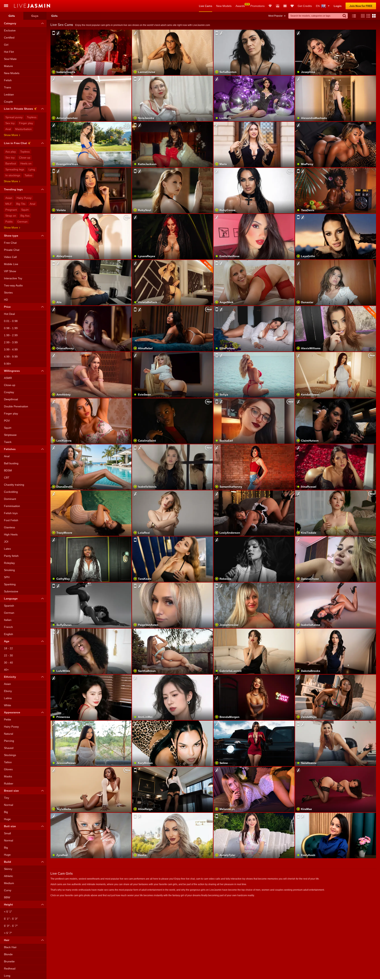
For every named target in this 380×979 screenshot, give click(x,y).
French (8, 627)
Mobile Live (11, 264)
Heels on (25, 163)
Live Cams (205, 6)
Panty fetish (11, 555)
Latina (8, 698)
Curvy (7, 890)
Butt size (10, 826)
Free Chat (10, 242)
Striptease (10, 434)
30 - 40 (8, 662)
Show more (11, 135)
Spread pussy (14, 117)
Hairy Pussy (24, 197)
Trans (7, 87)
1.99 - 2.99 (11, 335)
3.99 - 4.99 (11, 349)
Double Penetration (16, 406)
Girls (12, 15)
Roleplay (9, 563)
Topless (31, 117)
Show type (11, 235)
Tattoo (28, 175)
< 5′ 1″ (8, 911)
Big (6, 812)
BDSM (8, 470)
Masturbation (23, 129)
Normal (8, 804)
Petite (7, 719)
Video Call (10, 257)
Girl (6, 44)
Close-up (24, 157)
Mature (8, 66)
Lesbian (9, 94)
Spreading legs (14, 169)
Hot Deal (9, 313)
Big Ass (24, 215)
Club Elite (270, 6)
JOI (6, 541)
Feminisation (12, 506)
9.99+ (7, 363)
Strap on (10, 215)
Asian (8, 197)
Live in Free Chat (15, 143)
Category (10, 23)
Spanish (9, 605)
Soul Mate (10, 58)
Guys (34, 15)
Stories (8, 292)
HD (6, 299)
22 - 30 (8, 655)
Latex (7, 548)
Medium (9, 883)
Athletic (8, 876)
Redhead (9, 968)
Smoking (9, 570)
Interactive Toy (13, 278)
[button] (362, 16)
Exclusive (10, 30)
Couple (8, 101)
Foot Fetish (11, 520)
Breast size (11, 790)
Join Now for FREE (360, 6)
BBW (7, 897)
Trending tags (13, 189)
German (22, 221)
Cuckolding (11, 491)
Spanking (10, 584)
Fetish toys (11, 513)
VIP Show (10, 271)
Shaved (8, 748)
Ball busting (11, 463)
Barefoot (10, 163)
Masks (8, 776)
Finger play (26, 123)
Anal (8, 129)
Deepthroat (11, 399)
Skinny (8, 868)
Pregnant (11, 209)
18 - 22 (8, 648)
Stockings (10, 755)
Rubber (8, 783)
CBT (7, 477)
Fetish (8, 80)
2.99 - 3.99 (11, 342)
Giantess (9, 527)
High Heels (11, 534)
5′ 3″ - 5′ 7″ (11, 925)
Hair (6, 940)
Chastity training (14, 484)
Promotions (257, 6)
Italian (7, 619)
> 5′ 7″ (8, 933)
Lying (31, 169)
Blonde (8, 954)
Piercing (9, 740)
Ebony (8, 691)
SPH (7, 577)
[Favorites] (292, 6)
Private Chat (11, 249)
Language (11, 598)
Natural (8, 733)
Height (8, 904)
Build (7, 861)
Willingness (12, 370)
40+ (6, 669)
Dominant (10, 498)
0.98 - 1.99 (11, 328)
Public (9, 221)
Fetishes (10, 449)
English (8, 634)
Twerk (7, 442)
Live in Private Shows (18, 108)
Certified (9, 37)
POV (7, 420)
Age (6, 641)
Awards (240, 6)
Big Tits (20, 203)
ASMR (8, 378)
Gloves (8, 769)
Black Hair (10, 947)
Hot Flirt (9, 51)
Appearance (12, 712)
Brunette (9, 961)
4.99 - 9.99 (11, 356)
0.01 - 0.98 (11, 321)
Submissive (11, 591)
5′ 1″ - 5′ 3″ (11, 918)
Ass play (10, 151)
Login (338, 6)
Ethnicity (10, 676)
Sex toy (10, 123)
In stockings (12, 175)
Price (7, 306)
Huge (7, 819)
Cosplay (9, 392)
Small (7, 833)
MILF (8, 203)
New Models (224, 6)
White (7, 705)
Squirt (24, 209)
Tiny (6, 797)
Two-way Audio (13, 285)
